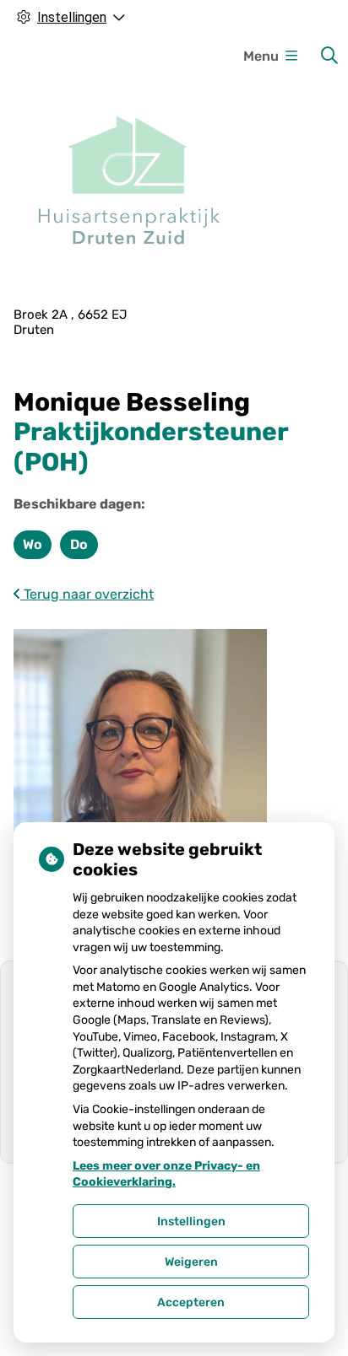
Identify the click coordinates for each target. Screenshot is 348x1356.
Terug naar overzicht (87, 594)
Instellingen (191, 1221)
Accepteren (191, 1302)
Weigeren (191, 1262)
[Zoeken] (329, 55)
